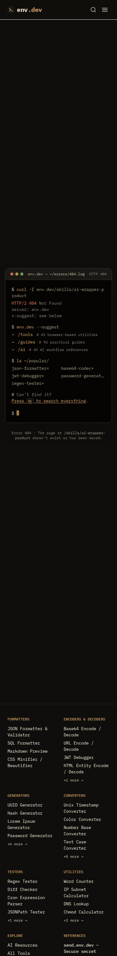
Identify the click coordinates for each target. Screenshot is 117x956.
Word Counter (79, 881)
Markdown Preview (27, 751)
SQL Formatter (23, 743)
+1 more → (73, 780)
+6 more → (17, 844)
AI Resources (22, 945)
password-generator (83, 376)
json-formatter (30, 368)
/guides (26, 342)
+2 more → (73, 920)
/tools (25, 334)
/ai (21, 349)
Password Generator (29, 835)
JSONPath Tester (26, 912)
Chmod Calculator (84, 912)
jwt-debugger (28, 376)
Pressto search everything (49, 401)
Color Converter (82, 819)
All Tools (18, 953)
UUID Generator (24, 805)
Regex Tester (22, 881)
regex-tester (28, 383)
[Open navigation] (105, 9)
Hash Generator (24, 813)
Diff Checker (22, 889)
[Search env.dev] (93, 9)
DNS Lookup (76, 904)
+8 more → (73, 856)
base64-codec (77, 368)
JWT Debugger (79, 757)
